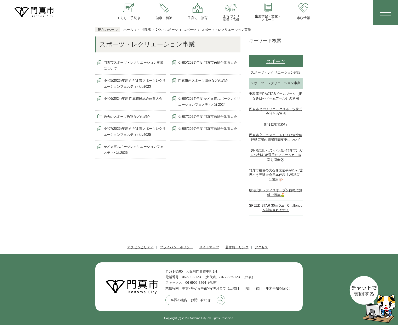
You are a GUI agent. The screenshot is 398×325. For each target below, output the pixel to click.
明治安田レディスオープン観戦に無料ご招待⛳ (275, 192)
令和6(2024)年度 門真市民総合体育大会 (133, 98)
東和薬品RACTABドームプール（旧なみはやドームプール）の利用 (275, 96)
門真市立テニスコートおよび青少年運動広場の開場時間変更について (275, 137)
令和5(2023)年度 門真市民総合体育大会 (207, 62)
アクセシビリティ (140, 247)
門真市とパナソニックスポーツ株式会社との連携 (275, 111)
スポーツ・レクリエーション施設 (276, 72)
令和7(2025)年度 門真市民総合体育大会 (207, 116)
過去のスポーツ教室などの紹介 (127, 116)
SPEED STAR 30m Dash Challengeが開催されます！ (275, 208)
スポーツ (189, 30)
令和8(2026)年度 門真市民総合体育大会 (207, 128)
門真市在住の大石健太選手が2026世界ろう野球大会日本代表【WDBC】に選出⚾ (276, 175)
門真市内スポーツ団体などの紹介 (203, 80)
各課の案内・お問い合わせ (191, 300)
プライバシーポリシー (176, 247)
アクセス (261, 247)
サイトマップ (209, 247)
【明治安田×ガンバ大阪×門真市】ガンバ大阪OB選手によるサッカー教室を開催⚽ (275, 155)
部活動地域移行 (275, 124)
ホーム (128, 30)
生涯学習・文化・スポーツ (158, 30)
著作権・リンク (237, 247)
